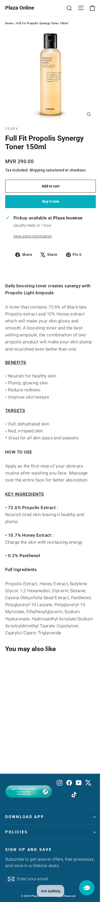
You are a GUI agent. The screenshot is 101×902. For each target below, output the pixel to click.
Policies (16, 832)
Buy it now (50, 201)
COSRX (11, 129)
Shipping (37, 170)
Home (9, 23)
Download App (24, 816)
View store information (32, 236)
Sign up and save (28, 849)
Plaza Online (19, 8)
